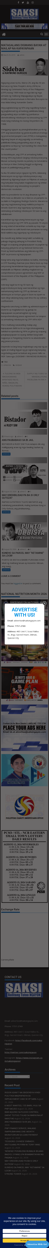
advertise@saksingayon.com (27, 620)
